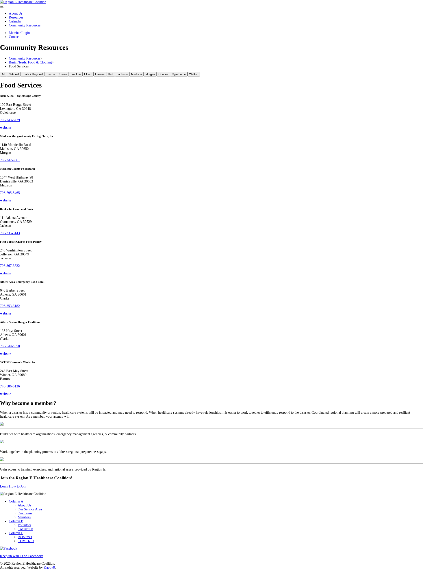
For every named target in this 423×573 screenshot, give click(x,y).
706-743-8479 (10, 120)
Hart (110, 74)
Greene (99, 74)
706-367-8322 (10, 266)
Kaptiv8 (49, 567)
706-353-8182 (10, 306)
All (3, 74)
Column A (16, 501)
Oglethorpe (179, 74)
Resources (16, 17)
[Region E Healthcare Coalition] (23, 2)
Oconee (163, 74)
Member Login (19, 33)
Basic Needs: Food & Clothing (30, 62)
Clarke (63, 74)
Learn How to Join (13, 486)
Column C (16, 533)
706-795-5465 (10, 193)
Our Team (25, 513)
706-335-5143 (10, 233)
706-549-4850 (10, 346)
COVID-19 (26, 541)
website (5, 127)
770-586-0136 (10, 386)
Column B (16, 521)
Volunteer (24, 525)
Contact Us (25, 529)
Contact (14, 37)
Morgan (150, 74)
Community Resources (25, 25)
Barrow (50, 74)
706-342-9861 (10, 160)
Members (24, 517)
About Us (15, 13)
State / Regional (32, 74)
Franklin (75, 74)
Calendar (15, 21)
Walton (193, 74)
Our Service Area (30, 509)
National (14, 74)
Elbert (88, 74)
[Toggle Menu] (2, 7)
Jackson (122, 74)
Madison (136, 74)
